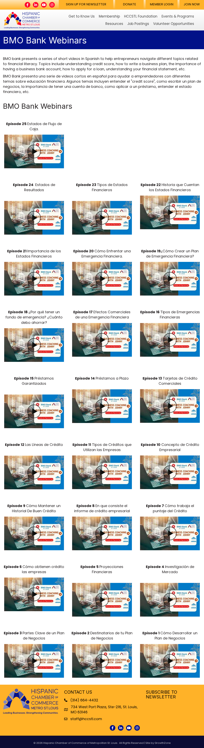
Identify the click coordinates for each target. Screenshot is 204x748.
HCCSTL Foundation (140, 16)
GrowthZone (163, 743)
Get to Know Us (82, 16)
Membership (109, 16)
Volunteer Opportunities (173, 23)
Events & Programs (178, 16)
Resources (114, 23)
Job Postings (138, 23)
